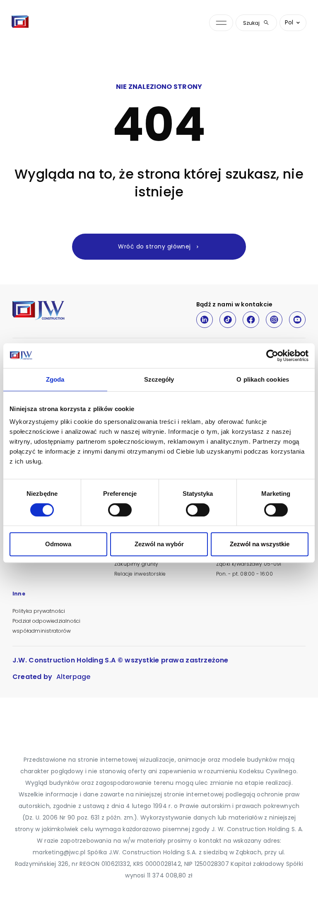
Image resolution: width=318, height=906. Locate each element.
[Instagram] (274, 319)
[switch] (120, 509)
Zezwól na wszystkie (259, 543)
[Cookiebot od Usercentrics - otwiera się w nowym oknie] (272, 355)
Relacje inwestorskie (140, 573)
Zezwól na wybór (159, 543)
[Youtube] (297, 319)
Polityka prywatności (38, 610)
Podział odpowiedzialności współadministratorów (46, 625)
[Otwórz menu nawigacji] (221, 22)
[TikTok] (227, 319)
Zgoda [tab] (55, 379)
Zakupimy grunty (136, 563)
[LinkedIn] (204, 319)
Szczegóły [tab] (159, 379)
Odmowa (58, 543)
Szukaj (251, 22)
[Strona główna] (20, 22)
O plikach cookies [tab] (262, 379)
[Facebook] (251, 319)
